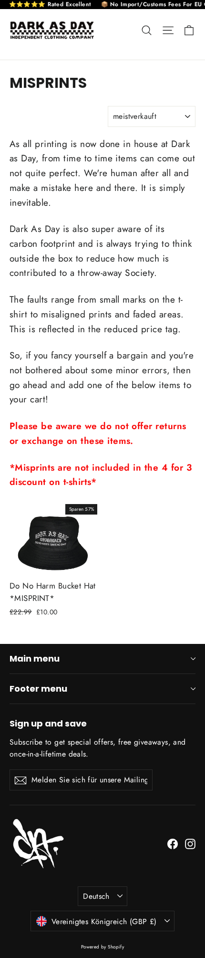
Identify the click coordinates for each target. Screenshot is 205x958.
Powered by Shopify (102, 946)
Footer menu (38, 689)
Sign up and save (48, 723)
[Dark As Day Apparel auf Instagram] (190, 843)
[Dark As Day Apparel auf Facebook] (172, 843)
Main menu (35, 658)
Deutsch (96, 896)
